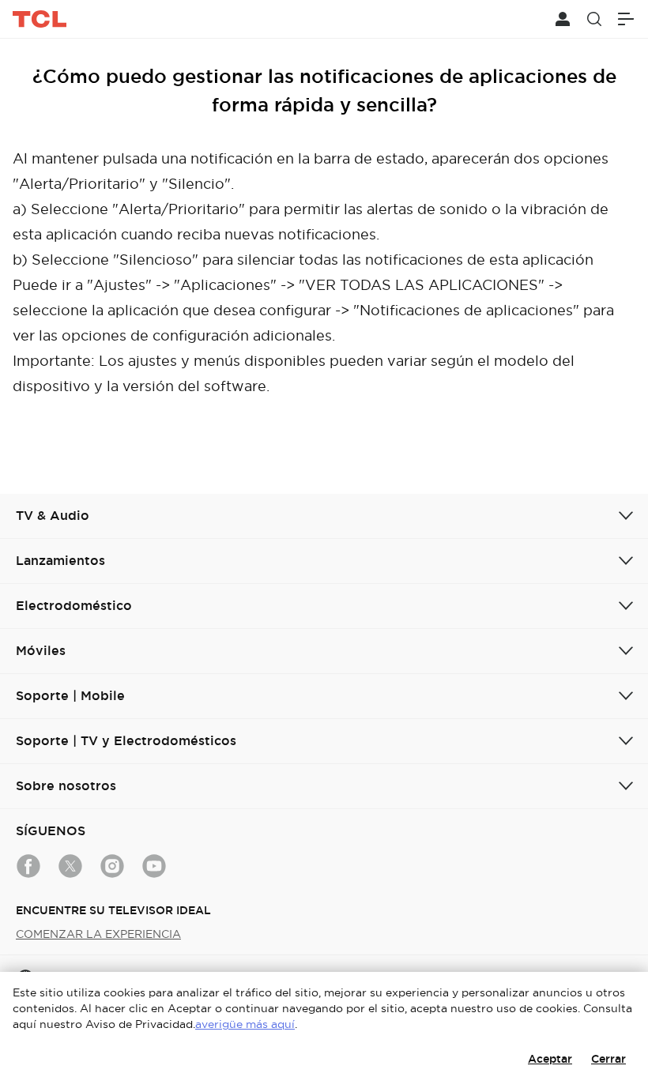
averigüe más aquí (245, 1024)
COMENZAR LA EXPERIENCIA (98, 934)
